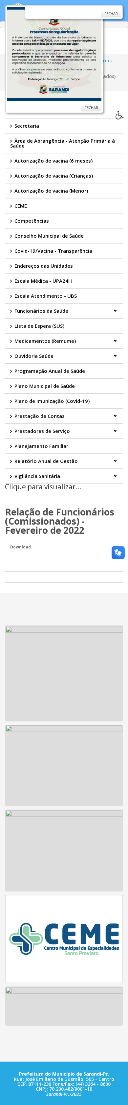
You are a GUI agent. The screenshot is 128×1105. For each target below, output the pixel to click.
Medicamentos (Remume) (45, 341)
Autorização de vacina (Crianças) (53, 175)
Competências (31, 220)
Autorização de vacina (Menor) (51, 190)
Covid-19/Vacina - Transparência (53, 250)
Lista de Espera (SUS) (39, 326)
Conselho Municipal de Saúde (49, 235)
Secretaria (26, 125)
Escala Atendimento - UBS (45, 295)
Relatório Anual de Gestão (46, 461)
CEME (20, 205)
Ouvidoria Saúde (33, 356)
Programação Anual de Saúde (49, 371)
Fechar (91, 107)
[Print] (7, 495)
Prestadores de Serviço (42, 431)
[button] (122, 117)
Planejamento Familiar (41, 446)
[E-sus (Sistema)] (64, 1005)
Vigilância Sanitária (37, 476)
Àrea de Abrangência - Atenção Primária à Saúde (62, 143)
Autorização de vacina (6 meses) (53, 160)
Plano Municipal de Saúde (44, 386)
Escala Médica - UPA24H (43, 280)
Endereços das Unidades (43, 265)
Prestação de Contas (39, 416)
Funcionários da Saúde (41, 311)
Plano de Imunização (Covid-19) (52, 401)
